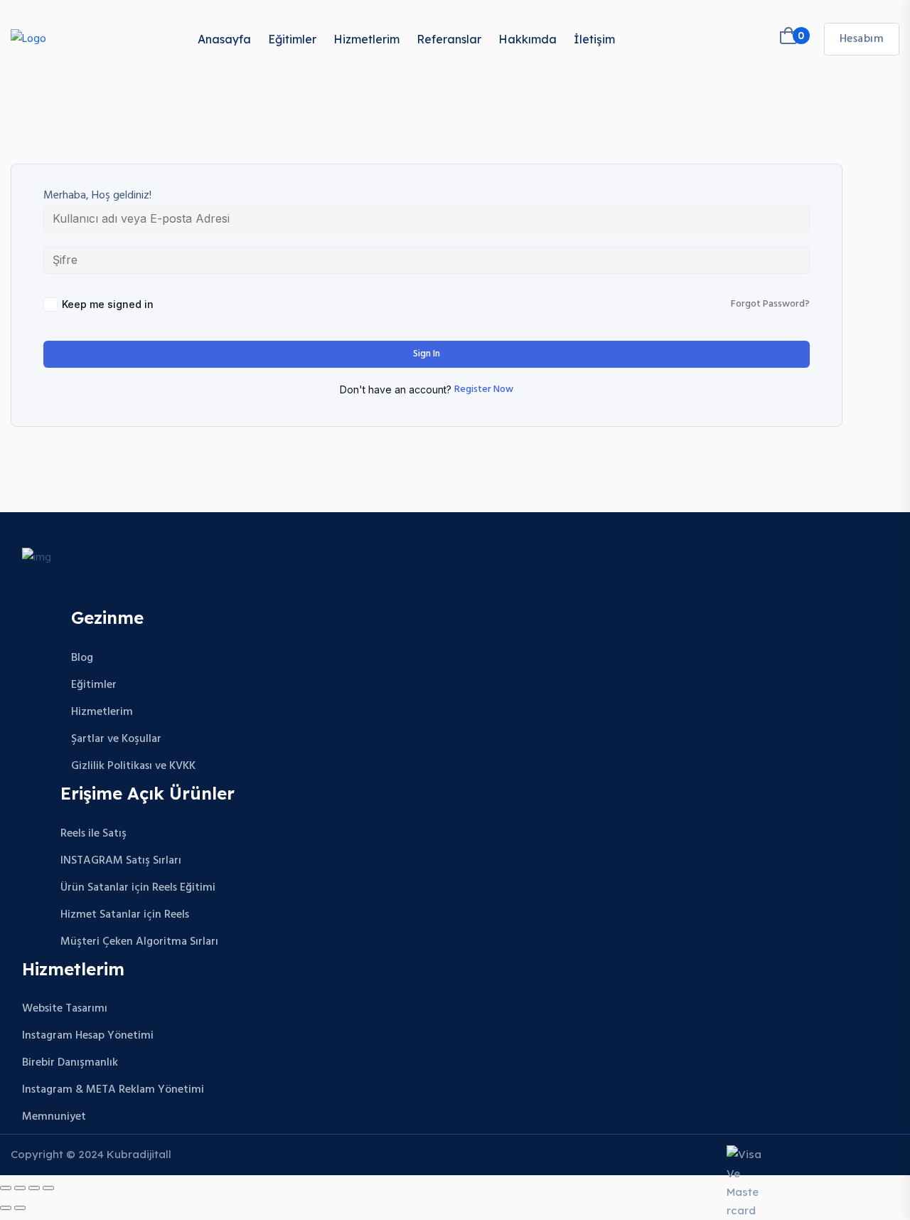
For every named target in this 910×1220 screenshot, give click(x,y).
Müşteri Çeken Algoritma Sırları (139, 942)
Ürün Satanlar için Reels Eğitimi (137, 888)
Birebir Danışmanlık (70, 1063)
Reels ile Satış (93, 833)
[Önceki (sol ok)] (5, 1208)
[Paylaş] (34, 1188)
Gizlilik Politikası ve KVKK (133, 766)
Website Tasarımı (64, 1008)
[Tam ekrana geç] (20, 1188)
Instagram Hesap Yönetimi (88, 1036)
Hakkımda (527, 39)
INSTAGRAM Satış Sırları (120, 861)
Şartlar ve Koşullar (116, 739)
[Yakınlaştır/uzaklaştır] (5, 1188)
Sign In (426, 354)
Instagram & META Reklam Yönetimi (113, 1090)
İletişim (594, 39)
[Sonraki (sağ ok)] (20, 1208)
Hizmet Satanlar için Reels (124, 915)
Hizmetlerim (366, 39)
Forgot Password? (770, 304)
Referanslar (449, 39)
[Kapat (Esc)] (48, 1188)
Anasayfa (224, 39)
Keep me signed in (108, 304)
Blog (82, 658)
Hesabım (862, 39)
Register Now (483, 390)
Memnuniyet (54, 1117)
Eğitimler (292, 39)
